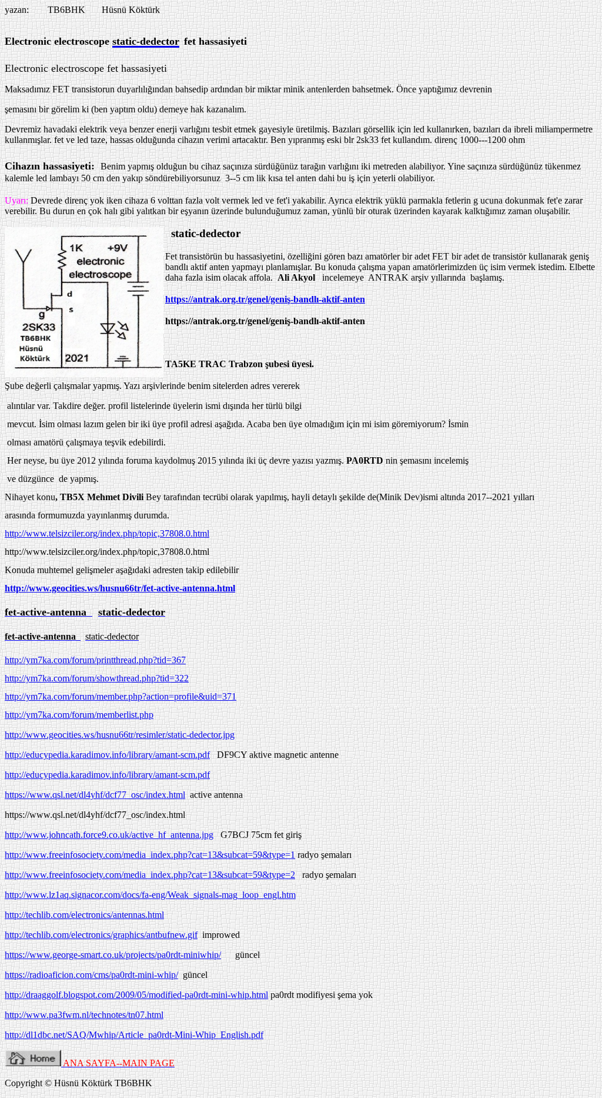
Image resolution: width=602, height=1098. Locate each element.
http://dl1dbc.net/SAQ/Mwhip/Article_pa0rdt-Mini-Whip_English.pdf (134, 1035)
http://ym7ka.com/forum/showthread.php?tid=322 (97, 678)
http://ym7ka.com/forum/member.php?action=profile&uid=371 (120, 696)
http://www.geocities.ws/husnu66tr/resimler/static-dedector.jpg (120, 735)
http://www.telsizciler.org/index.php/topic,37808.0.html (107, 533)
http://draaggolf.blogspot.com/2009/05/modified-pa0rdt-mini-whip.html (136, 995)
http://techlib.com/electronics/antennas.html (84, 915)
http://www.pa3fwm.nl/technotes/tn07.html (84, 1015)
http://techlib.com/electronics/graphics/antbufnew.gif (101, 935)
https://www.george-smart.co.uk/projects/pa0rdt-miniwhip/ (113, 955)
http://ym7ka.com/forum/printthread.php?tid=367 (95, 660)
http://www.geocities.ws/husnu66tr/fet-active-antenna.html (120, 588)
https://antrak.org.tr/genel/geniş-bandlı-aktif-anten (265, 299)
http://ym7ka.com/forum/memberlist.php (79, 715)
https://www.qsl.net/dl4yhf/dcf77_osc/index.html (95, 795)
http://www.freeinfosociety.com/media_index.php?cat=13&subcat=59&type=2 (150, 875)
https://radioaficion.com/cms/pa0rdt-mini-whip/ (91, 975)
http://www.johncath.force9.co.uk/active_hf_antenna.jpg (109, 835)
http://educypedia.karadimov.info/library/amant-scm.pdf (107, 755)
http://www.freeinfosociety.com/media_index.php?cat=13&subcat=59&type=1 (150, 855)
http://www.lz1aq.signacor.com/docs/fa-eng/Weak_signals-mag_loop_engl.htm (150, 895)
